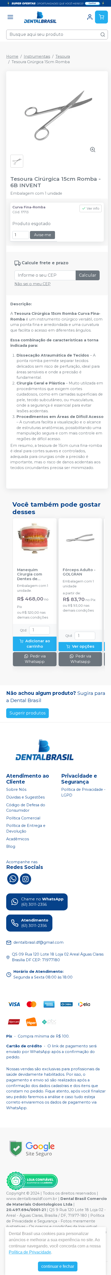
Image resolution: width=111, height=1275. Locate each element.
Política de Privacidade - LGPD (83, 792)
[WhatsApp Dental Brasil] (12, 878)
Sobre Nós (16, 789)
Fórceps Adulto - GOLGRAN (79, 572)
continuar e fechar (57, 1266)
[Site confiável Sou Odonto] (32, 1181)
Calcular (87, 275)
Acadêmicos (17, 839)
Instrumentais (37, 56)
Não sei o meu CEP (32, 284)
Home (12, 56)
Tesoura (63, 56)
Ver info (93, 208)
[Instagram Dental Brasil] (25, 878)
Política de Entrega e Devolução (25, 829)
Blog (10, 846)
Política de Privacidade (30, 1252)
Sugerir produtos (27, 713)
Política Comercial (23, 818)
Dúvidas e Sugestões (25, 797)
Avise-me (42, 235)
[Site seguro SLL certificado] (32, 1149)
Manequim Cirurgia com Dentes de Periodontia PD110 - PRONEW (34, 574)
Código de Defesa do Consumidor (25, 808)
